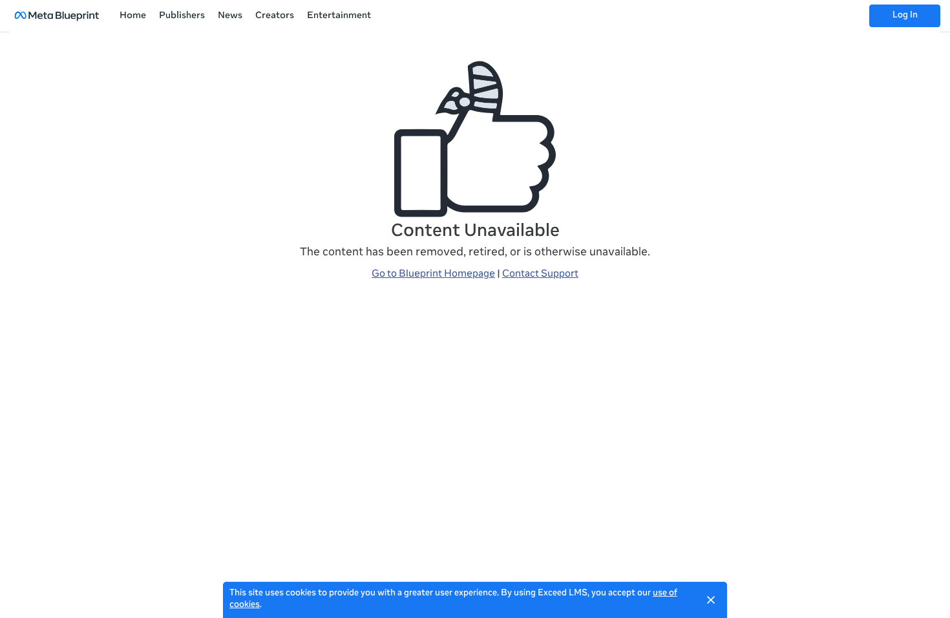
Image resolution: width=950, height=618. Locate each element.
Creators (274, 16)
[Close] (711, 600)
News (230, 16)
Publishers (182, 16)
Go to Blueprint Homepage (433, 274)
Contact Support (540, 274)
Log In (905, 16)
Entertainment (339, 16)
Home (133, 16)
